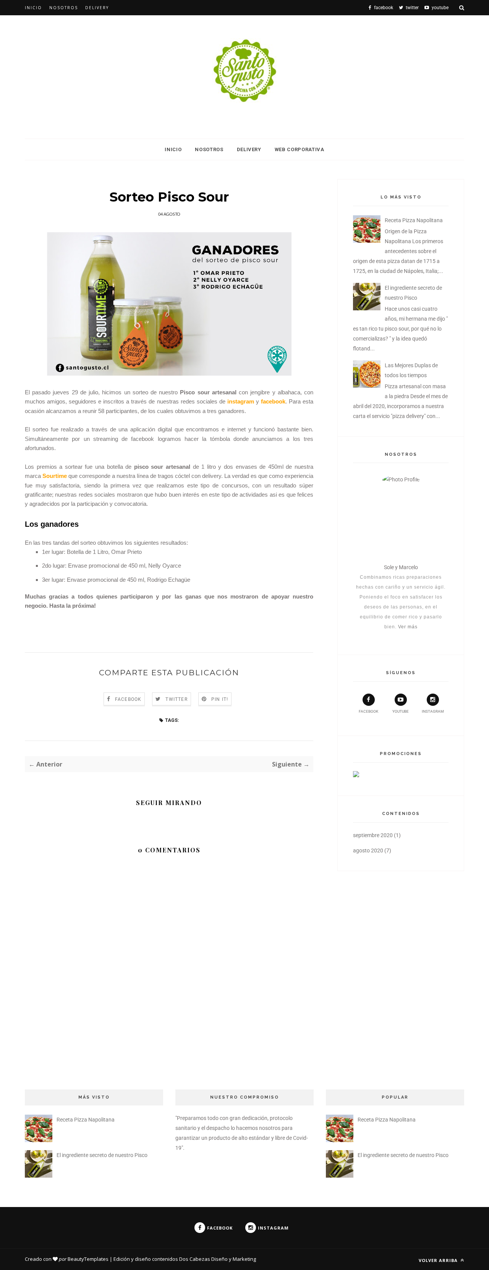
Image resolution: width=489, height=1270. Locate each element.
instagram (433, 711)
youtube (400, 711)
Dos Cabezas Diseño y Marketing (217, 1258)
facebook (368, 711)
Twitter (176, 699)
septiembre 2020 (373, 835)
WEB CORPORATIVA (299, 149)
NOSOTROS (209, 149)
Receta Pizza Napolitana (414, 220)
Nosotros (63, 7)
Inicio (33, 7)
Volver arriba (439, 1260)
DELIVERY (249, 149)
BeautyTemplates (88, 1258)
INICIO (173, 149)
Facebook (128, 699)
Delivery (97, 7)
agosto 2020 (368, 850)
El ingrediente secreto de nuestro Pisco (102, 1155)
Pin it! (219, 699)
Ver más (408, 626)
